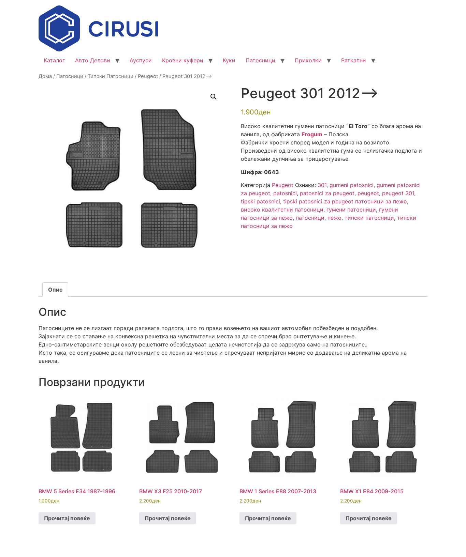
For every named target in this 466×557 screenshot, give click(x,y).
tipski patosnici (260, 201)
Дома (45, 76)
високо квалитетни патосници (282, 209)
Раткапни (353, 60)
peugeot (368, 193)
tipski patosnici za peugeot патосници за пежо (345, 201)
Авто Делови (92, 60)
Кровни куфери (182, 60)
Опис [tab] (55, 289)
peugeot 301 (398, 193)
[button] (213, 97)
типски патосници (369, 217)
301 (322, 185)
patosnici (285, 193)
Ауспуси (141, 60)
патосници (310, 217)
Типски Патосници (110, 76)
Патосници (260, 60)
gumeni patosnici (352, 185)
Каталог (54, 60)
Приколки (308, 60)
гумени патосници (351, 209)
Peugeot (148, 76)
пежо (334, 217)
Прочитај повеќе (67, 518)
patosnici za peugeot (327, 193)
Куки (229, 60)
